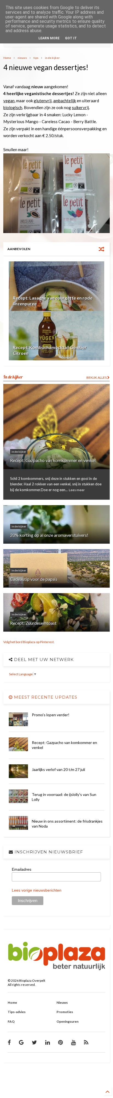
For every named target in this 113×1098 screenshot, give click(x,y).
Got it (71, 38)
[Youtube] (73, 1042)
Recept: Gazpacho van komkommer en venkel (53, 460)
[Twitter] (34, 1042)
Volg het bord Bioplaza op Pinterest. (29, 642)
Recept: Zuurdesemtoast (33, 623)
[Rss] (86, 1042)
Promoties (64, 1012)
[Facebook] (9, 1042)
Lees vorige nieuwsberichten (36, 890)
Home (7, 57)
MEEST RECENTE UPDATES (45, 697)
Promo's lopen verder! (50, 714)
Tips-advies (17, 1012)
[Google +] (21, 1042)
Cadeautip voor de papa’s (33, 579)
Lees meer (77, 490)
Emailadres (21, 869)
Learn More (49, 38)
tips (35, 57)
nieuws (22, 57)
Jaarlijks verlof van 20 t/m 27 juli (58, 769)
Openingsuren (67, 1021)
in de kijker (52, 57)
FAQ (11, 1021)
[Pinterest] (60, 1042)
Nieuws (62, 1002)
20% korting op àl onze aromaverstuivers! (49, 535)
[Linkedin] (47, 1042)
